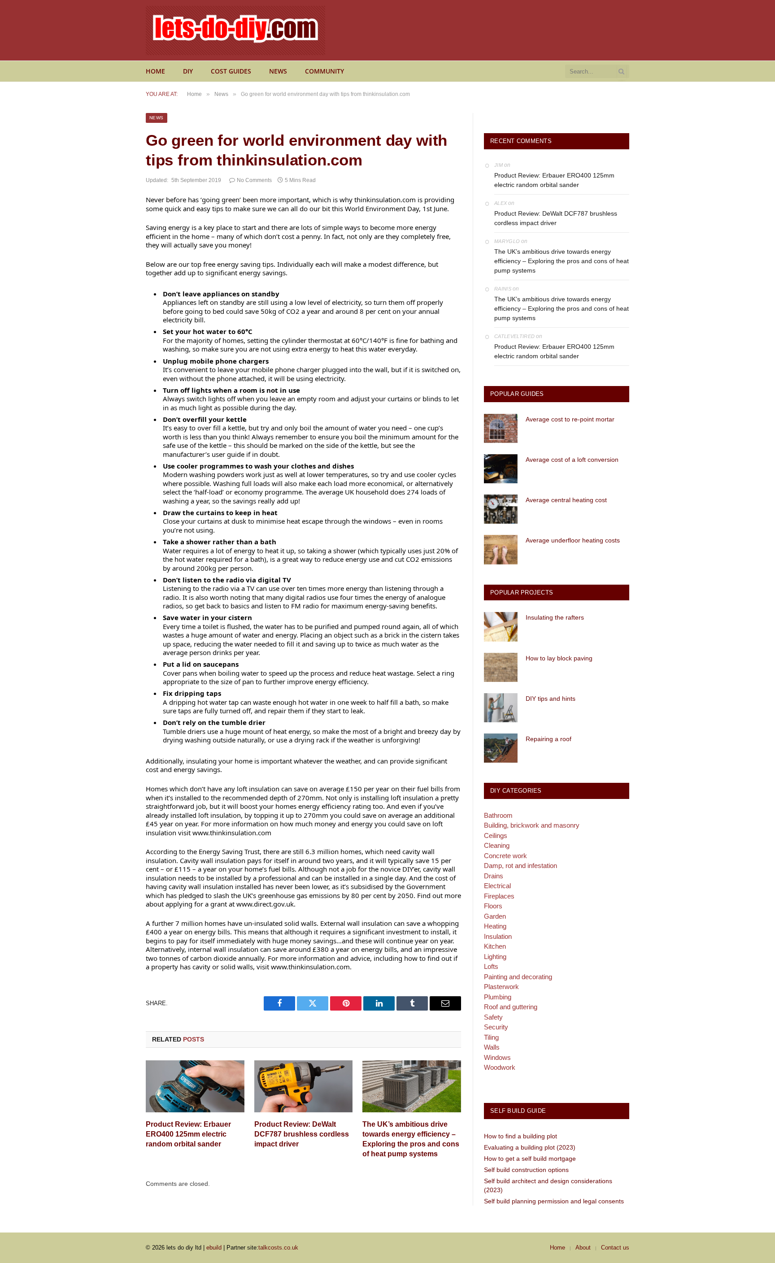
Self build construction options (526, 1169)
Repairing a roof (548, 738)
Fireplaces (499, 896)
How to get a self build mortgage (530, 1158)
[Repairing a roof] (501, 748)
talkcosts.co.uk (278, 1247)
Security (496, 1027)
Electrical (497, 886)
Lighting (495, 956)
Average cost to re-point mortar (570, 419)
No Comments (254, 180)
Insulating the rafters (555, 617)
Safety (493, 1017)
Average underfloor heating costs (573, 540)
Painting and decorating (518, 977)
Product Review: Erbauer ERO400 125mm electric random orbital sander (188, 1134)
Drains (493, 876)
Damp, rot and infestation (520, 865)
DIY (188, 71)
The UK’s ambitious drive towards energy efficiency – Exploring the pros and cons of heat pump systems (410, 1138)
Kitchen (495, 946)
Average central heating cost (566, 499)
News (278, 71)
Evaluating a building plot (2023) (529, 1147)
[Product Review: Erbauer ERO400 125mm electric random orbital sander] (195, 1086)
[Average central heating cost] (501, 509)
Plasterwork (501, 986)
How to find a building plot (520, 1136)
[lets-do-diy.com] (235, 30)
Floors (493, 906)
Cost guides (231, 71)
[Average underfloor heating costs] (501, 549)
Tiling (491, 1037)
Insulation (498, 936)
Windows (497, 1057)
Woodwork (499, 1067)
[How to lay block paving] (501, 667)
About (583, 1247)
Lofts (491, 966)
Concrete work (505, 855)
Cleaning (496, 845)
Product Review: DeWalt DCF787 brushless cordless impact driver (301, 1134)
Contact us (615, 1247)
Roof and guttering (510, 1007)
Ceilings (495, 835)
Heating (495, 926)
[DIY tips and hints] (501, 707)
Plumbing (497, 997)
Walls (492, 1047)
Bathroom (498, 815)
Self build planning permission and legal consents (554, 1201)
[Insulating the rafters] (501, 626)
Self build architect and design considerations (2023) (548, 1185)
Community (324, 71)
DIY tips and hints (550, 698)
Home (155, 71)
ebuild (214, 1247)
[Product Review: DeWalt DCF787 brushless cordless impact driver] (303, 1086)
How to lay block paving (559, 658)
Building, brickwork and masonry (531, 825)
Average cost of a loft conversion (572, 459)
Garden (495, 916)
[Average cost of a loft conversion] (501, 468)
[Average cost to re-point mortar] (501, 428)
